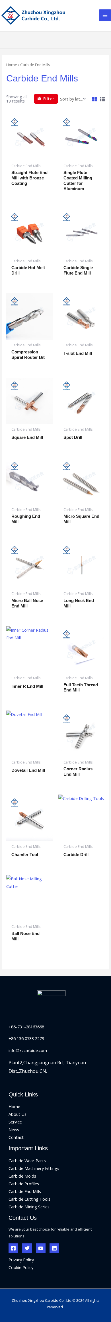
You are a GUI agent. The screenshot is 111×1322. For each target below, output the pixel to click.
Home (11, 64)
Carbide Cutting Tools (29, 1199)
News (14, 1129)
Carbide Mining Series (29, 1207)
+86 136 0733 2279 (26, 1038)
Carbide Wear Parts (27, 1160)
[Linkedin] (54, 1248)
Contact (16, 1137)
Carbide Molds (22, 1176)
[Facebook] (13, 1248)
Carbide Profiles (24, 1183)
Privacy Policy (21, 1259)
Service (15, 1122)
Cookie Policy (21, 1267)
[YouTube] (41, 1248)
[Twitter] (27, 1248)
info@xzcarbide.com (28, 1050)
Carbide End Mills (25, 1191)
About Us (17, 1114)
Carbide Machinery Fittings (34, 1168)
